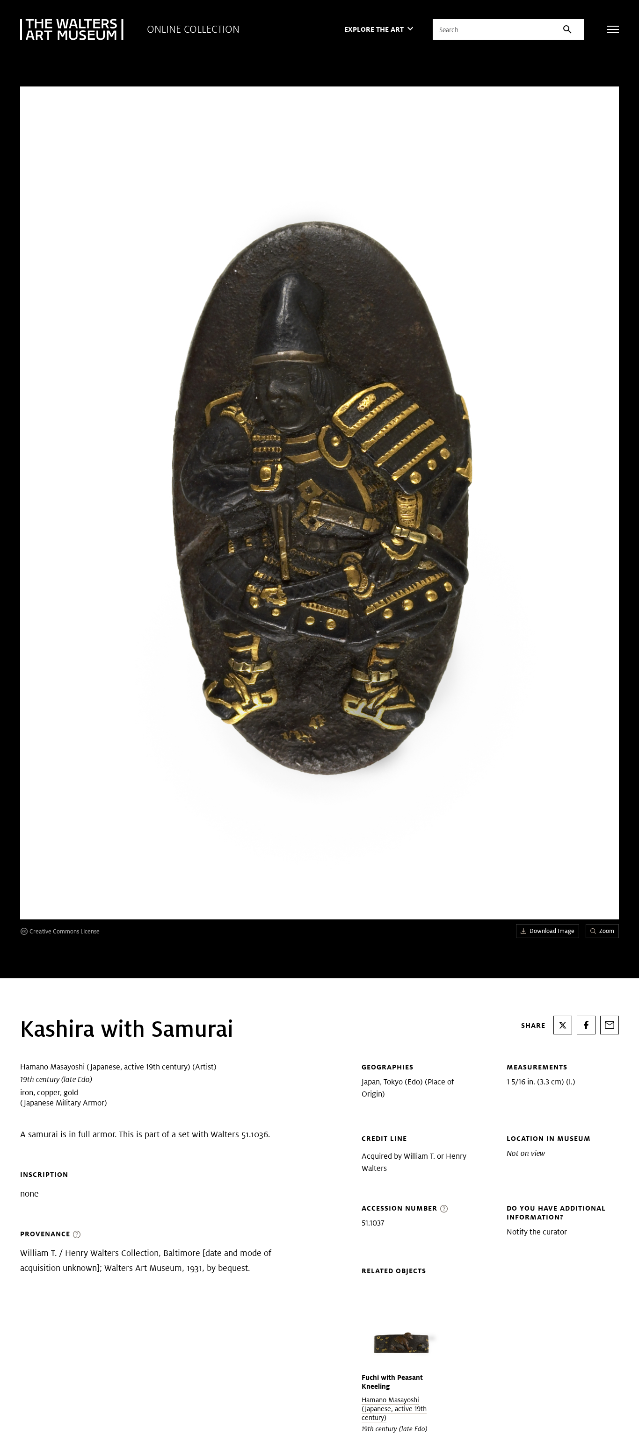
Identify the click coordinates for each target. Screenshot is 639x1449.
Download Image (552, 931)
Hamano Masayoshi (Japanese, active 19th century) (105, 1067)
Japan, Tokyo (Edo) (392, 1082)
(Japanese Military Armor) (63, 1103)
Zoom (606, 931)
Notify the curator (537, 1232)
